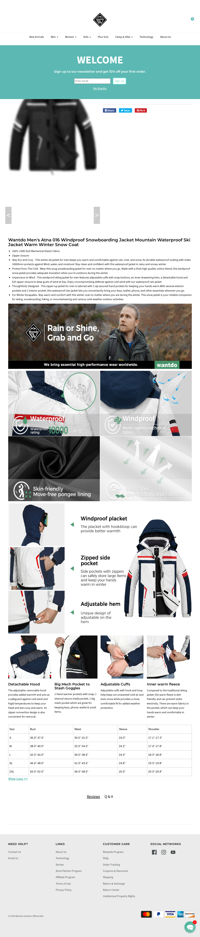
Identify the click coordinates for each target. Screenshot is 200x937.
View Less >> (18, 778)
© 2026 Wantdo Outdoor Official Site (26, 916)
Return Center (111, 890)
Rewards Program (113, 852)
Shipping (108, 877)
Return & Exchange (114, 884)
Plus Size (103, 37)
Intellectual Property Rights (119, 896)
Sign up (119, 81)
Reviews (93, 796)
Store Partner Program (69, 871)
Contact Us (14, 852)
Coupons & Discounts (115, 871)
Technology (146, 37)
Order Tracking (111, 865)
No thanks (100, 88)
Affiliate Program (65, 877)
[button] (190, 927)
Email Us (13, 858)
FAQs (106, 858)
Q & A (108, 796)
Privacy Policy (64, 890)
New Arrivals (36, 37)
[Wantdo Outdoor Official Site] (100, 20)
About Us (165, 37)
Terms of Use (63, 884)
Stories (60, 865)
